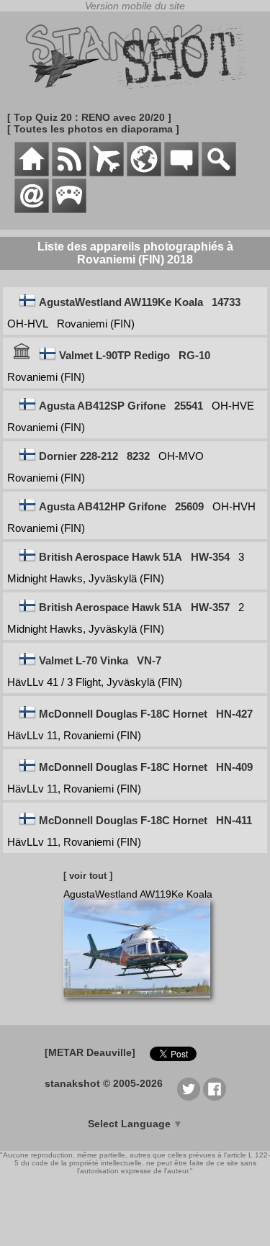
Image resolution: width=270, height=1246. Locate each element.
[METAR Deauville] (90, 1052)
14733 (226, 302)
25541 (188, 405)
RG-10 (194, 355)
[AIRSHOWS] (144, 173)
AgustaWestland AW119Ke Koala (121, 302)
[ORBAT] (106, 173)
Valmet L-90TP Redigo (114, 355)
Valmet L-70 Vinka (83, 660)
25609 (189, 506)
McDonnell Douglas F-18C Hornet (123, 714)
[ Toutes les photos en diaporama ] (93, 129)
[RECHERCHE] (219, 173)
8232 (138, 456)
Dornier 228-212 (78, 456)
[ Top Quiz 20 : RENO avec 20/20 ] (89, 117)
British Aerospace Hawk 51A (110, 557)
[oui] (21, 355)
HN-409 (234, 767)
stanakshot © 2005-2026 (104, 1083)
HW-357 (210, 607)
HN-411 (234, 820)
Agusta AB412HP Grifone (102, 506)
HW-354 (210, 557)
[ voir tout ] (87, 875)
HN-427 (234, 714)
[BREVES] (69, 173)
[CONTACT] (31, 209)
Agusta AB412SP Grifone (102, 405)
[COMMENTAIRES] (181, 173)
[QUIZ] (69, 209)
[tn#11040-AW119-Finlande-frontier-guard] (142, 1005)
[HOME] (31, 173)
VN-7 (149, 660)
